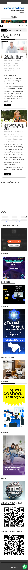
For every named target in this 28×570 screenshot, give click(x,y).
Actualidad (3, 110)
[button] (24, 566)
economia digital (17, 63)
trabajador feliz (19, 138)
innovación (7, 67)
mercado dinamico (8, 68)
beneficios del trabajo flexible (14, 133)
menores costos (15, 136)
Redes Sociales (4, 41)
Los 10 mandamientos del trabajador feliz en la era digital (14, 126)
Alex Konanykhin (11, 62)
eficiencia (6, 65)
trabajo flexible (8, 139)
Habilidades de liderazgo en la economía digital (13, 56)
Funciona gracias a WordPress (8, 566)
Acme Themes (14, 567)
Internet (8, 110)
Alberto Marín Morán (17, 60)
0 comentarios (10, 72)
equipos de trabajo (13, 65)
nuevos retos (16, 68)
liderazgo (12, 67)
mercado (17, 67)
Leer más (7, 105)
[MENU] (1, 26)
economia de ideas (8, 63)
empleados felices (8, 134)
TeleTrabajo (11, 138)
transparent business (9, 70)
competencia (18, 62)
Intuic (14, 134)
